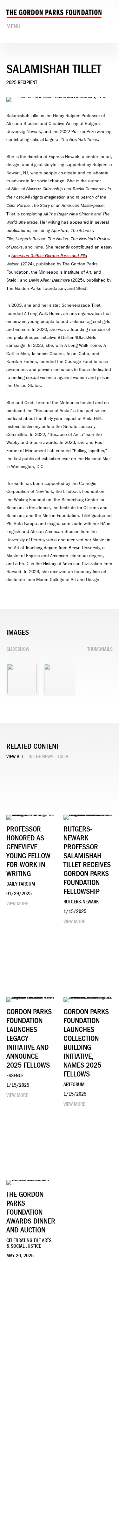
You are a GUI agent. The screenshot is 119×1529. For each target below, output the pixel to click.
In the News (41, 757)
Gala (63, 757)
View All (15, 757)
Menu (13, 26)
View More (17, 904)
